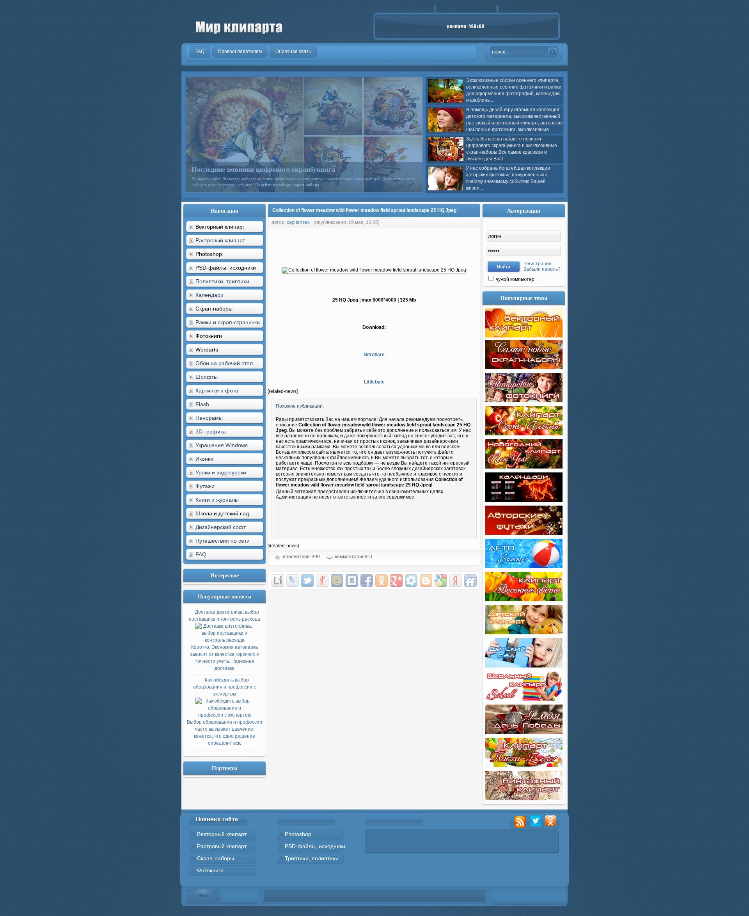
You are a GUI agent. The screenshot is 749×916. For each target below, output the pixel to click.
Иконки (204, 459)
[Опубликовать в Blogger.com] (426, 580)
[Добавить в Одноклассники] (381, 580)
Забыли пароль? (542, 269)
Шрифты (206, 377)
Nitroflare (374, 354)
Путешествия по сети (222, 541)
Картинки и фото (216, 390)
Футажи (205, 486)
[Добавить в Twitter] (307, 580)
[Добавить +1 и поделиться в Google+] (396, 580)
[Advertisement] (410, 245)
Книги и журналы (217, 500)
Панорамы (209, 418)
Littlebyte (374, 382)
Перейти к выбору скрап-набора (287, 184)
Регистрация (538, 263)
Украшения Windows (221, 445)
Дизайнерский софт (220, 527)
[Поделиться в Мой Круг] (411, 580)
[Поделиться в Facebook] (366, 580)
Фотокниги (210, 870)
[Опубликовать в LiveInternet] (278, 580)
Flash (202, 404)
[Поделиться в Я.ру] (322, 580)
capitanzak (298, 222)
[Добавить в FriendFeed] (470, 580)
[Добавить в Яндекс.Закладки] (455, 580)
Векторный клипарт (222, 834)
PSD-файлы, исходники (315, 846)
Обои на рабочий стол (224, 363)
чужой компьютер (514, 279)
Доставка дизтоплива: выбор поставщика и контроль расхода (224, 640)
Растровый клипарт (220, 240)
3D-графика (210, 431)
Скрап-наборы (215, 858)
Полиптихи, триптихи (222, 281)
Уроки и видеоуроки (220, 472)
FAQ (200, 554)
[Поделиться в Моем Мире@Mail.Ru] (337, 580)
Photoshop (298, 834)
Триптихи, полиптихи (312, 858)
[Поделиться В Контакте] (352, 580)
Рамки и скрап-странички (227, 322)
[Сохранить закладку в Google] (441, 580)
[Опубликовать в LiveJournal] (292, 580)
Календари (209, 295)
